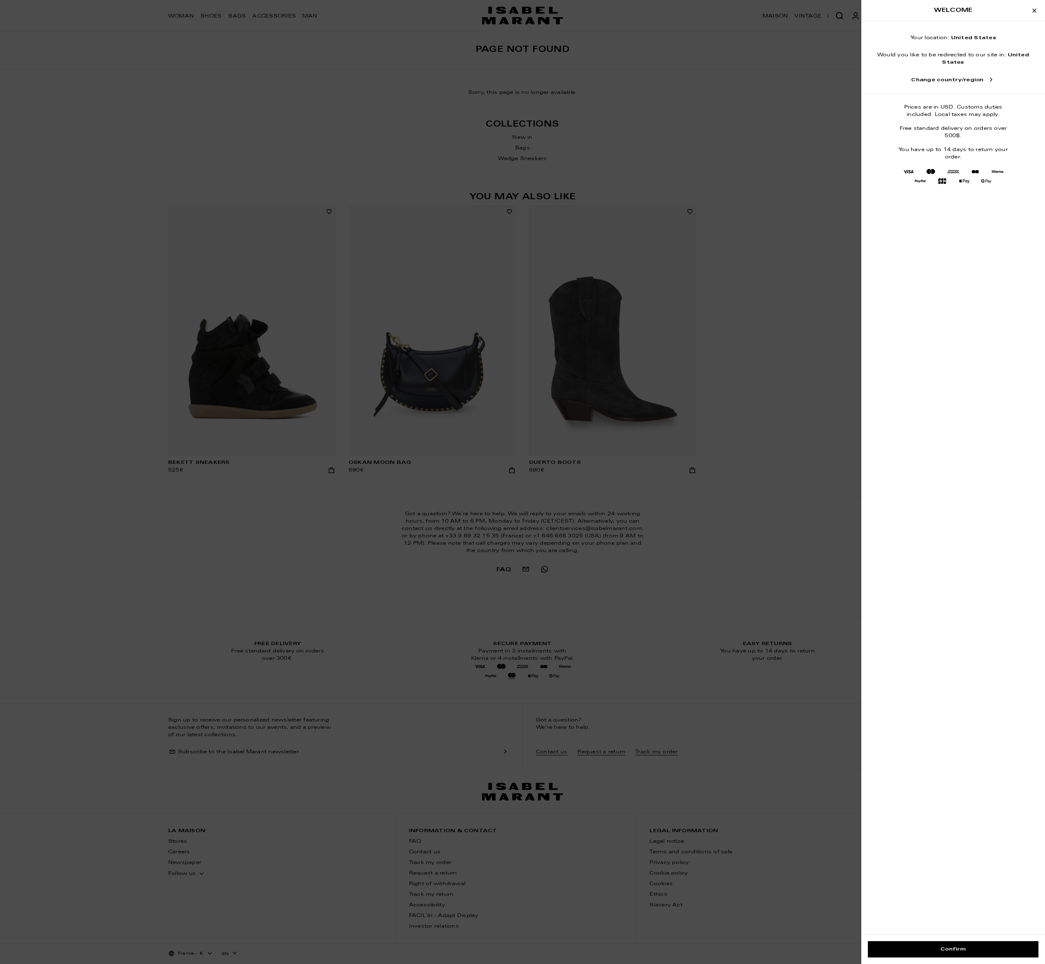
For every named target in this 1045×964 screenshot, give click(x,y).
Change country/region (947, 80)
